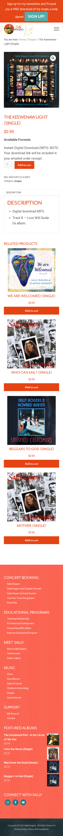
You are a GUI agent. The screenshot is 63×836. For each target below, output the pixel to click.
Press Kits (12, 602)
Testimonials (13, 653)
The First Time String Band (20, 598)
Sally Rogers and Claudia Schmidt (24, 588)
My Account (13, 713)
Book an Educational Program (22, 633)
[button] (56, 29)
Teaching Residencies (18, 618)
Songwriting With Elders (19, 628)
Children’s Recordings (18, 688)
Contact (11, 718)
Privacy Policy (20, 829)
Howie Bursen (14, 697)
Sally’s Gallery (14, 658)
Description (13, 192)
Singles (32, 39)
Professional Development (20, 623)
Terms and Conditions (38, 829)
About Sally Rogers (16, 649)
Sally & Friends (14, 683)
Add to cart (24, 165)
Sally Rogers (13, 584)
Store (10, 674)
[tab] (31, 192)
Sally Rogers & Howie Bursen (21, 593)
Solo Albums (13, 679)
